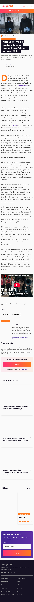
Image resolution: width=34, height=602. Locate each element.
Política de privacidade (7, 594)
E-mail (4, 542)
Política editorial (5, 591)
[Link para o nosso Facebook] (2, 573)
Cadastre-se (24, 369)
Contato (3, 584)
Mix (18, 591)
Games (19, 581)
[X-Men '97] (25, 503)
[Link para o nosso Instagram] (5, 573)
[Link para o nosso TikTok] (14, 573)
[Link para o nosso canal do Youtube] (11, 573)
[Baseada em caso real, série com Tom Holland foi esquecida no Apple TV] (17, 426)
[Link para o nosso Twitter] (8, 573)
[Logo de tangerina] (7, 6)
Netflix (14, 125)
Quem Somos (5, 578)
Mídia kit (19, 594)
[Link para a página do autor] (3, 65)
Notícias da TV (5, 581)
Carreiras (4, 588)
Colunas (19, 588)
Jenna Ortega (22, 85)
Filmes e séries (21, 578)
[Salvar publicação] (30, 407)
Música (19, 584)
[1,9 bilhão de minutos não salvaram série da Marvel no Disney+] (17, 394)
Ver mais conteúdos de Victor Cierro (20, 338)
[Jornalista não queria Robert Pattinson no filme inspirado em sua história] (17, 458)
